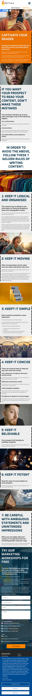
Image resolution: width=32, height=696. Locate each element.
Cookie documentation (7, 679)
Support (20, 655)
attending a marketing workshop (11, 623)
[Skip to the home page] (8, 3)
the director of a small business (10, 638)
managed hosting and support (10, 628)
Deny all (15, 688)
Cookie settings (15, 684)
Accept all (15, 692)
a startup (5, 636)
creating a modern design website (11, 626)
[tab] (15, 7)
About (19, 654)
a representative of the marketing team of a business (16, 641)
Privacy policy (5, 678)
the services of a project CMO (10, 631)
